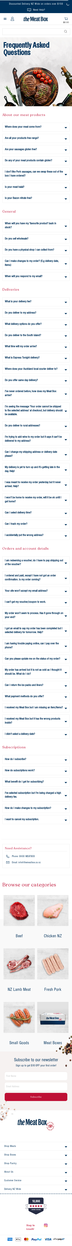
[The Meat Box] (36, 1125)
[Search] (65, 32)
